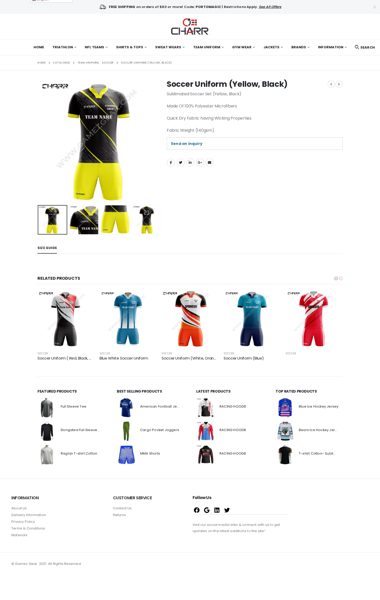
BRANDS (298, 47)
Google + (200, 162)
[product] (65, 318)
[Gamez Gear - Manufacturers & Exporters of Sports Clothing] (190, 26)
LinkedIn (190, 162)
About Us (19, 508)
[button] (336, 278)
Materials (19, 535)
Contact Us (122, 508)
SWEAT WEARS (168, 47)
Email (210, 162)
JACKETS (271, 47)
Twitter (181, 162)
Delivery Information (28, 514)
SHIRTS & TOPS (129, 47)
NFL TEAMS (94, 47)
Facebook (171, 162)
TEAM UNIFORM (206, 47)
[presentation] (39, 141)
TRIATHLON (62, 47)
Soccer (42, 353)
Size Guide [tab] (47, 247)
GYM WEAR (242, 47)
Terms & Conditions (28, 528)
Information (330, 47)
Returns (119, 514)
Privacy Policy (23, 521)
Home (39, 47)
